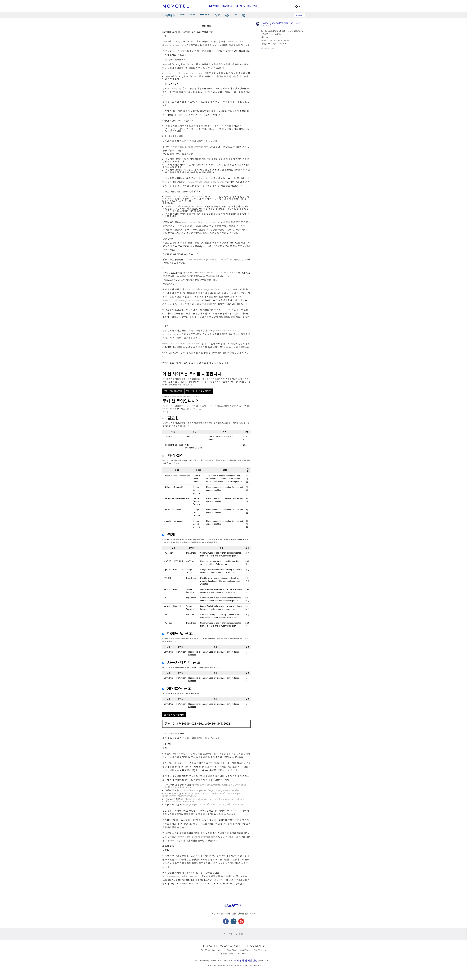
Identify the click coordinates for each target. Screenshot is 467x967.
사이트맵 (213, 961)
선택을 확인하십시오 (174, 714)
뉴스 (223, 934)
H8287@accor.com (277, 43)
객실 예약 (299, 15)
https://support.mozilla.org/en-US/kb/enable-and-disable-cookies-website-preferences (204, 800)
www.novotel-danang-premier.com (184, 73)
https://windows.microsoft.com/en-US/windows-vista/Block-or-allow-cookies (204, 786)
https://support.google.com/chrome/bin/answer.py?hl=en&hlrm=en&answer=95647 (201, 794)
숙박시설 (192, 14)
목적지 (182, 14)
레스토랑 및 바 (217, 15)
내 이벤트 (227, 15)
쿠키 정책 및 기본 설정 (245, 960)
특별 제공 (243, 15)
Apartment (205, 14)
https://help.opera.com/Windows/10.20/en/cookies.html (213, 804)
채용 (225, 961)
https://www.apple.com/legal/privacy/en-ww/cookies (211, 790)
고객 (230, 934)
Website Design (265, 961)
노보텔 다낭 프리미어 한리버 (170, 15)
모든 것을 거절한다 (173, 391)
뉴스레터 (239, 934)
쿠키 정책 (166, 412)
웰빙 (235, 14)
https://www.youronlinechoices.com (181, 876)
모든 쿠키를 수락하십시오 (198, 391)
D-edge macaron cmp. (176, 396)
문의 (219, 961)
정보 (230, 961)
